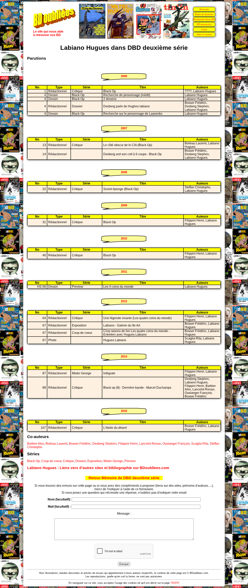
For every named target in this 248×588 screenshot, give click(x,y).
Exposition (94, 461)
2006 (124, 76)
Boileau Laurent (56, 443)
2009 (124, 205)
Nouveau (204, 9)
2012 (124, 301)
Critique (68, 461)
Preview (130, 461)
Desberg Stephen (104, 443)
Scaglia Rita (199, 443)
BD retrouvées (204, 24)
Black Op (33, 461)
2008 (124, 172)
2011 (124, 271)
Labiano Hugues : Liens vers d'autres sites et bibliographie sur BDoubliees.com (98, 468)
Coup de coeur (51, 461)
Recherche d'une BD (204, 19)
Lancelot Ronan (150, 443)
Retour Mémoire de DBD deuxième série (124, 478)
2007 (124, 128)
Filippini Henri (128, 443)
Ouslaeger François (176, 443)
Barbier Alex (35, 443)
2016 (124, 410)
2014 (124, 356)
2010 (124, 238)
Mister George (113, 461)
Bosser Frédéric (80, 443)
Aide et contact (204, 34)
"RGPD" (175, 582)
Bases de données (204, 14)
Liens (204, 29)
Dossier (80, 461)
